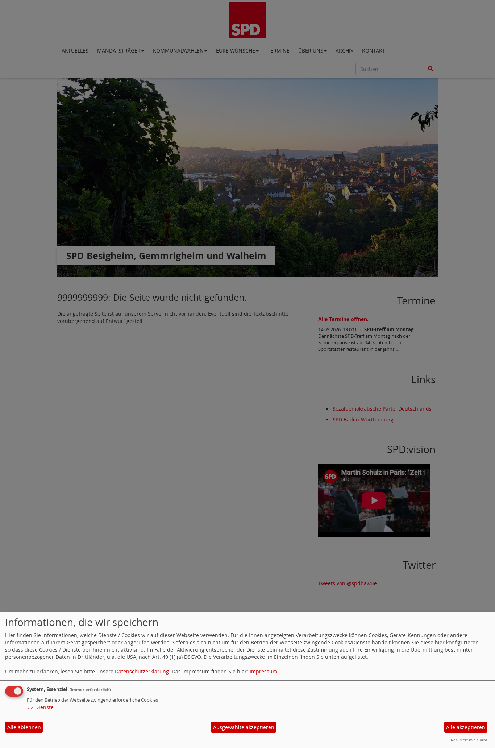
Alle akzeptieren (465, 727)
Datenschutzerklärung (142, 671)
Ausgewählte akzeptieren (243, 727)
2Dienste (40, 707)
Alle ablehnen (24, 727)
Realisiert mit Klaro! (469, 740)
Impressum (263, 671)
